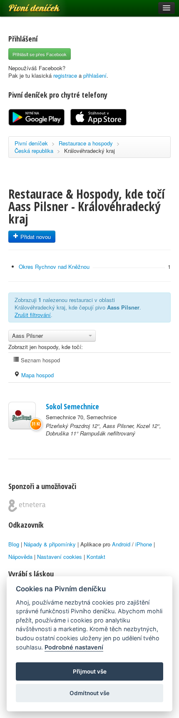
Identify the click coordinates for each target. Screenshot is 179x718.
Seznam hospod (39, 360)
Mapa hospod (37, 375)
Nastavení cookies (59, 557)
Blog (13, 544)
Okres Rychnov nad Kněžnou (54, 266)
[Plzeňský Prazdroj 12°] (22, 415)
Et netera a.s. (26, 505)
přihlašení (95, 75)
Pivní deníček (25, 5)
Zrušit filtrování (33, 315)
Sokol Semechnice (72, 406)
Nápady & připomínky (50, 544)
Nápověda (20, 557)
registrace (65, 75)
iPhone (143, 544)
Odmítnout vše (89, 693)
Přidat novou (35, 237)
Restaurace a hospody (86, 143)
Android (121, 544)
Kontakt (96, 557)
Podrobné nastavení (74, 647)
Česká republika (34, 151)
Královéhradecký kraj (89, 151)
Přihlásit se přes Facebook (39, 54)
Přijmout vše (90, 671)
